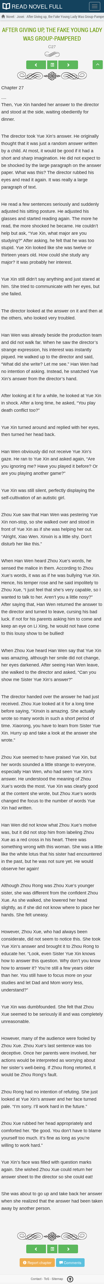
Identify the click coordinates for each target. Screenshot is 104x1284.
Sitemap (57, 1278)
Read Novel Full (36, 6)
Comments (72, 1262)
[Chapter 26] (36, 65)
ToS (46, 1278)
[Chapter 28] (68, 65)
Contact (36, 1278)
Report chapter (39, 1262)
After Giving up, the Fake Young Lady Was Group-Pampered (52, 34)
